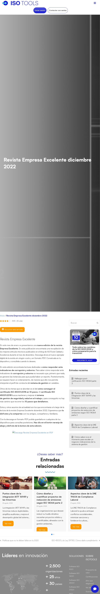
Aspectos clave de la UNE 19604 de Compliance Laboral (85, 426)
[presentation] (1, 535)
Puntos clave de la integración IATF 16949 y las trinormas (84, 395)
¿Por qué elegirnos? (90, 582)
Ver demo (89, 587)
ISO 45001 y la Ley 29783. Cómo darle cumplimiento (75, 540)
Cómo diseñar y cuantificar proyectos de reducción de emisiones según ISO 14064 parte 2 (85, 411)
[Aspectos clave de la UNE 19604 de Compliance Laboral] (50, 483)
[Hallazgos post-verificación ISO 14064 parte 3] (74, 482)
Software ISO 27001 (74, 588)
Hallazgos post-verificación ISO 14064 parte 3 (84, 381)
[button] (51, 534)
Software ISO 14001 (74, 574)
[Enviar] (97, 323)
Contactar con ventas (57, 10)
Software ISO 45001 (74, 581)
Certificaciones (92, 577)
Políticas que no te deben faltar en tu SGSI (20, 540)
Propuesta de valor (91, 571)
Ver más (8, 530)
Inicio (2, 315)
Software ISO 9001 (74, 567)
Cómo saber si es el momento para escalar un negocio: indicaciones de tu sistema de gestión (83, 441)
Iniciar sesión (40, 10)
